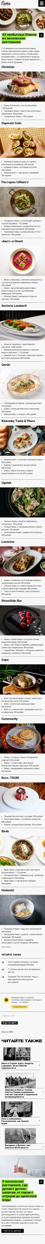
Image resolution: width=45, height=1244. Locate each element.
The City (6, 3)
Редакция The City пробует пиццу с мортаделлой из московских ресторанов (23, 979)
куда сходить (10, 1023)
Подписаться (19, 1007)
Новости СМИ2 (7, 1032)
